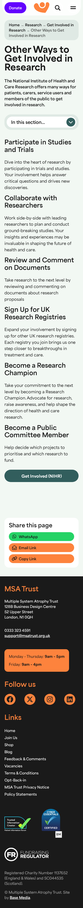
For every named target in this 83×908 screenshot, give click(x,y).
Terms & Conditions (21, 772)
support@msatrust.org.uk (27, 635)
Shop (9, 744)
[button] (41, 122)
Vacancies (13, 765)
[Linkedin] (69, 699)
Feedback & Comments (25, 758)
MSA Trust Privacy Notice (26, 787)
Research (33, 24)
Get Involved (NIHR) (41, 476)
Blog (8, 751)
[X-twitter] (29, 699)
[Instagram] (49, 699)
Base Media (20, 897)
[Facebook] (9, 699)
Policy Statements (20, 794)
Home (14, 24)
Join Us (10, 737)
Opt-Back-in (15, 779)
